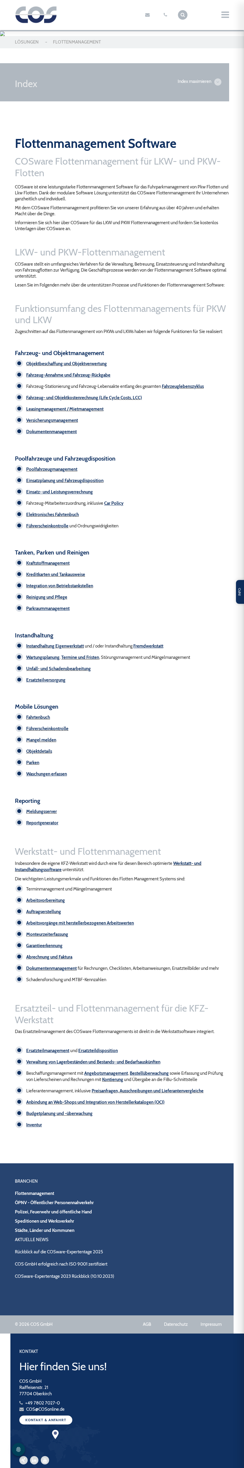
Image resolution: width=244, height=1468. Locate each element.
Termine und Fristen (80, 657)
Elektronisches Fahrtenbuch (52, 514)
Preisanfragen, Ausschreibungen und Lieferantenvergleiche (148, 1091)
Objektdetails (39, 751)
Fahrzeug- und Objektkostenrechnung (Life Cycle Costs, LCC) (84, 397)
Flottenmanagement (34, 1193)
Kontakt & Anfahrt (45, 1420)
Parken (32, 762)
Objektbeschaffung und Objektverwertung (66, 363)
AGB (147, 1324)
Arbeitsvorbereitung (45, 900)
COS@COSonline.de (45, 1409)
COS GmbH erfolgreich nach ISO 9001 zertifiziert (61, 1264)
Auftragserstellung (43, 911)
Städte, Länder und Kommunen (44, 1230)
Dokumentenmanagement (51, 968)
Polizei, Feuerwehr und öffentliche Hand (53, 1212)
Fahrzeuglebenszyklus (183, 386)
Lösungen (27, 42)
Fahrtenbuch (38, 717)
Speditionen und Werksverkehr (44, 1221)
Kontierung (112, 1079)
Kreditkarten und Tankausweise (55, 574)
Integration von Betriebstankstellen (59, 586)
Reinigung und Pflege (46, 597)
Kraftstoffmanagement (48, 563)
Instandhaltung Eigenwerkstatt (55, 646)
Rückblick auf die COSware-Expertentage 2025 (59, 1252)
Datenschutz (176, 1324)
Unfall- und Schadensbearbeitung (58, 668)
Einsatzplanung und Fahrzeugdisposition (65, 480)
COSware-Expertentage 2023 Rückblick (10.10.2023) (64, 1276)
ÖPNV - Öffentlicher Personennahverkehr (54, 1202)
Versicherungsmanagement (52, 420)
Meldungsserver (41, 811)
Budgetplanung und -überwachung (59, 1113)
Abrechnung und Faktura (49, 957)
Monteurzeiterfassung (47, 934)
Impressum (211, 1324)
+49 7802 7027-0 (42, 1403)
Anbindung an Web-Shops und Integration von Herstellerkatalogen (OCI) (95, 1102)
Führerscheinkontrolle (47, 526)
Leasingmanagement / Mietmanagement (65, 409)
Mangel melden (41, 740)
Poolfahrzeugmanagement (51, 469)
